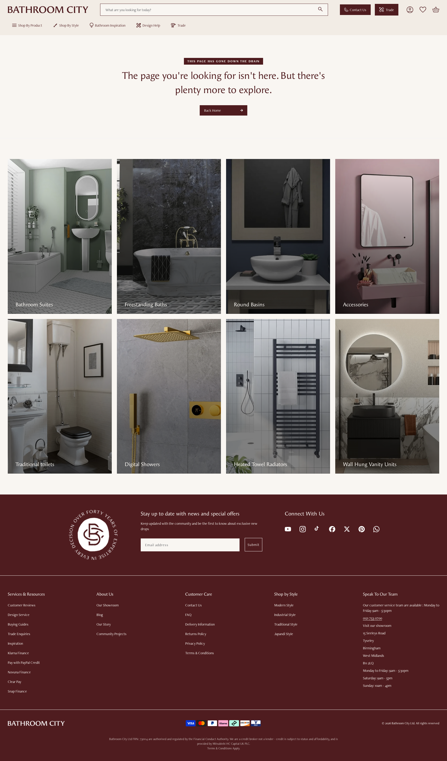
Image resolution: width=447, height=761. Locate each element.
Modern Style (284, 605)
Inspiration (15, 643)
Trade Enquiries (19, 633)
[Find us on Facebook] (331, 528)
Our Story (103, 624)
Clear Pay (14, 681)
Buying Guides (18, 624)
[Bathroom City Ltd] (48, 9)
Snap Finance (17, 691)
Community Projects (111, 633)
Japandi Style (283, 633)
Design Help (151, 25)
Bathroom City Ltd (403, 723)
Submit (253, 544)
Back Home (212, 110)
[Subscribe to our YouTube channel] (287, 528)
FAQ (188, 614)
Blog (99, 614)
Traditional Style (285, 624)
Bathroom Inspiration (110, 25)
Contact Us (358, 9)
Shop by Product (30, 25)
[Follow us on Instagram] (302, 528)
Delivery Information (200, 624)
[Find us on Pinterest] (361, 528)
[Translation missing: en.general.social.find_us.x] (346, 528)
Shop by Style (69, 25)
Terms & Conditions (199, 653)
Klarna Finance (18, 653)
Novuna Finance (19, 672)
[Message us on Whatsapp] (376, 528)
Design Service (18, 614)
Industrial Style (285, 614)
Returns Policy (195, 633)
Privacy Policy (195, 643)
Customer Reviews (21, 605)
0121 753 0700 (372, 618)
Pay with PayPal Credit (24, 662)
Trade (390, 9)
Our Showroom (107, 605)
